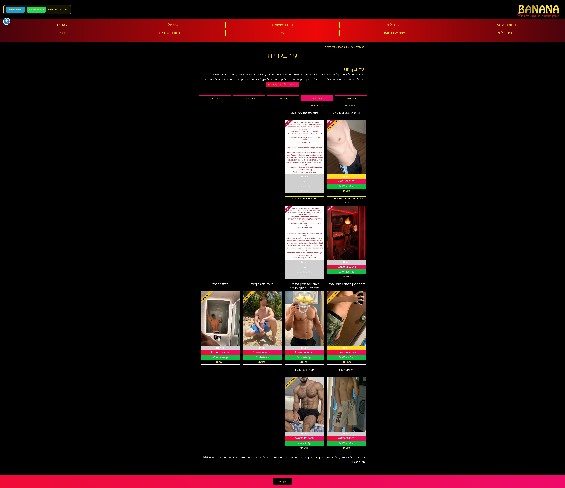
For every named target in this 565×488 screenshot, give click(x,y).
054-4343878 (305, 352)
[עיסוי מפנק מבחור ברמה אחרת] (346, 318)
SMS (348, 190)
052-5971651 (348, 181)
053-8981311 (221, 352)
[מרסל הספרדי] (220, 318)
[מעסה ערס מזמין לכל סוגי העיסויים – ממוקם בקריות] (304, 318)
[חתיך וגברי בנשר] (346, 404)
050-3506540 (348, 266)
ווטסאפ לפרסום (36, 10)
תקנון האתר (282, 481)
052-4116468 (306, 438)
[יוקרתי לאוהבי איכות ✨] (346, 147)
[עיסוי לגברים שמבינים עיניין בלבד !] (346, 233)
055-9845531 (348, 438)
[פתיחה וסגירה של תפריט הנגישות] (6, 21)
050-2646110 (263, 352)
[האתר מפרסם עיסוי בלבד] (304, 147)
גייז (351, 47)
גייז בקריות (330, 47)
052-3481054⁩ (348, 352)
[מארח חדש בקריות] (262, 318)
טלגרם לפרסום (15, 10)
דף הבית (360, 47)
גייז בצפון (342, 47)
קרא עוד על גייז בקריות (284, 84)
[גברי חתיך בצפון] (304, 404)
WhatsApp (347, 186)
